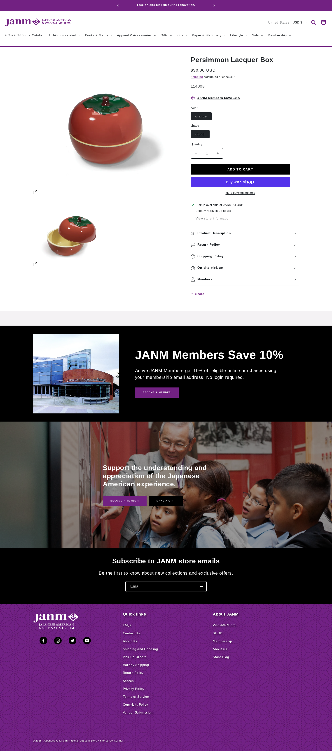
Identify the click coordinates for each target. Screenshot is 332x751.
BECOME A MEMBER (157, 392)
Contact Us (131, 633)
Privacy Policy (133, 688)
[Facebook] (43, 641)
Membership (222, 641)
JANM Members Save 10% (218, 98)
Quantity (196, 144)
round (200, 134)
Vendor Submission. (138, 712)
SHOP (217, 633)
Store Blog (221, 657)
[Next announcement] (214, 5)
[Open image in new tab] (35, 192)
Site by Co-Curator (112, 740)
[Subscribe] (201, 586)
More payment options (240, 192)
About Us (130, 641)
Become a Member (124, 500)
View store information (213, 218)
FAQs (127, 625)
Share (199, 294)
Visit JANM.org (224, 625)
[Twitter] (72, 641)
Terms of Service (136, 696)
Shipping (197, 77)
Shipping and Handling (140, 649)
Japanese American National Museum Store (70, 740)
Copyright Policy (135, 704)
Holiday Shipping (136, 665)
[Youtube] (87, 641)
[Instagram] (58, 641)
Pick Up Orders (134, 657)
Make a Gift (166, 500)
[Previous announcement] (118, 5)
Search (128, 681)
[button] (313, 22)
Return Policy (133, 672)
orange (201, 116)
